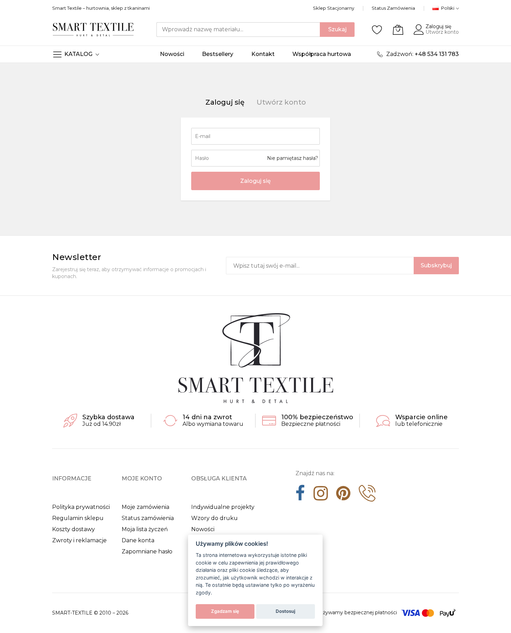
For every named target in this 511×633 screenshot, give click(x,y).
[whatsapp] (367, 496)
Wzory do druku (214, 518)
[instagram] (321, 496)
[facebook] (300, 496)
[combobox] (238, 29)
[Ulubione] (377, 29)
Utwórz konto (442, 32)
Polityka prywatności (81, 507)
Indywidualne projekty (222, 507)
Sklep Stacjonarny (333, 8)
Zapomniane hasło (147, 551)
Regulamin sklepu (78, 518)
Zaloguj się (438, 26)
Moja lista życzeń (145, 529)
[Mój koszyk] (398, 29)
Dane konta (138, 540)
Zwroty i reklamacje (79, 540)
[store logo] (93, 29)
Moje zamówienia (145, 507)
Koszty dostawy (73, 529)
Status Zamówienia (393, 8)
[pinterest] (343, 496)
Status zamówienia (148, 518)
